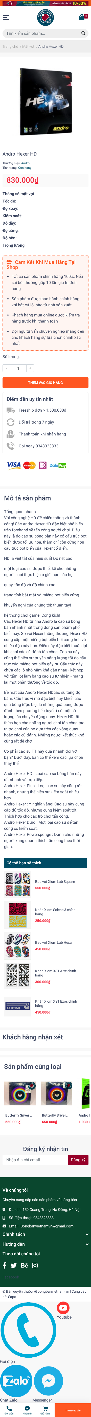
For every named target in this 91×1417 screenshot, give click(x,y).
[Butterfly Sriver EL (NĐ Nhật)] (20, 1093)
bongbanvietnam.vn (53, 1291)
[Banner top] (45, 3)
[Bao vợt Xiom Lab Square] (17, 884)
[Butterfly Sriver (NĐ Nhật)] (56, 1093)
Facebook (11, 1277)
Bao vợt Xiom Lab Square (55, 882)
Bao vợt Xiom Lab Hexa (53, 942)
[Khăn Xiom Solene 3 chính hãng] (17, 915)
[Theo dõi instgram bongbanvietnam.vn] (35, 1265)
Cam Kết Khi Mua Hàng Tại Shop (41, 265)
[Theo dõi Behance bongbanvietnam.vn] (24, 1265)
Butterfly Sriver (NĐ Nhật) (54, 1117)
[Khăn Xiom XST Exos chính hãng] (17, 1006)
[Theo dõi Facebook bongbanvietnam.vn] (5, 1265)
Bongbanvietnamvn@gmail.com (47, 1226)
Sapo (12, 1297)
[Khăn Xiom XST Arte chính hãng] (17, 976)
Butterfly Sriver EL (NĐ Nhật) (19, 1117)
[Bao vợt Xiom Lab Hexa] (17, 945)
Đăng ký (78, 1159)
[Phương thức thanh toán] (37, 465)
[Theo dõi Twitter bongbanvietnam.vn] (14, 1265)
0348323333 (43, 1218)
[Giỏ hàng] (82, 17)
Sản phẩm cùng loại (33, 1066)
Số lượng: (11, 356)
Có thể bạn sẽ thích (24, 863)
